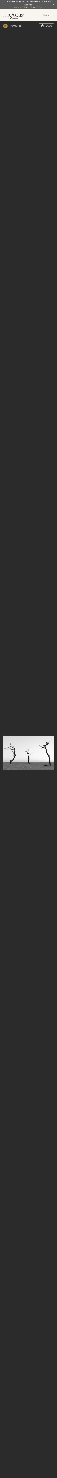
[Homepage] (13, 15)
